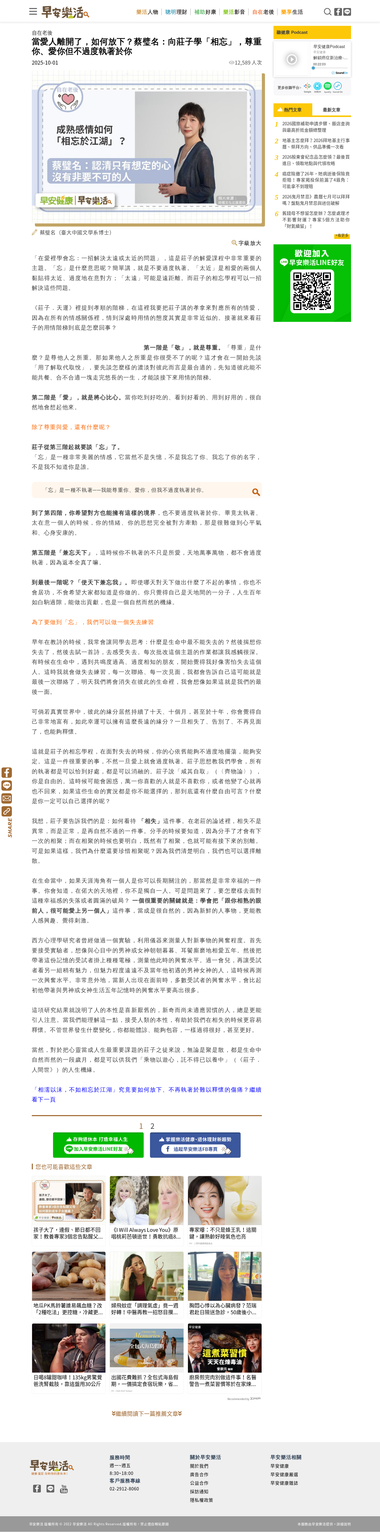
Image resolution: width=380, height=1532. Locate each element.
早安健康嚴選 (284, 1474)
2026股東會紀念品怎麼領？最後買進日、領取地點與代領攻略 (316, 159)
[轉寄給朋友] (6, 798)
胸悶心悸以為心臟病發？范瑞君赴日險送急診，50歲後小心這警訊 (223, 1309)
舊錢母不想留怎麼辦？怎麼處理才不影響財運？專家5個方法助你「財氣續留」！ (316, 219)
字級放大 (250, 243)
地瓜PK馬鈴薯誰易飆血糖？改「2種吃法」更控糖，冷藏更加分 (68, 1309)
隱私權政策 (201, 1500)
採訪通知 (199, 1491)
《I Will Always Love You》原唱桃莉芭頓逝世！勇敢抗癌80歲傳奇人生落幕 (145, 1233)
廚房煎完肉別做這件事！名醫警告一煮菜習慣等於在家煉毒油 (222, 1380)
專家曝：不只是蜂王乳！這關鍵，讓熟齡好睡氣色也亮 (222, 1233)
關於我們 (199, 1466)
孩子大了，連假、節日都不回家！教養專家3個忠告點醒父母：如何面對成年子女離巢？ (67, 1233)
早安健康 (279, 1466)
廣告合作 (199, 1474)
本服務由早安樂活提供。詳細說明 (324, 1523)
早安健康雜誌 (284, 1483)
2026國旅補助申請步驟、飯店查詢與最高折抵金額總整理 (316, 126)
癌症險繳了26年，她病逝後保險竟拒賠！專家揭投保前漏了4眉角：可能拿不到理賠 (316, 180)
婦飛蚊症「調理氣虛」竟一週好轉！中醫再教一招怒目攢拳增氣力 (144, 1309)
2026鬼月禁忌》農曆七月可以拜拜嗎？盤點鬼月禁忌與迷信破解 (316, 199)
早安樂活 (65, 12)
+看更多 (342, 235)
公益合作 (199, 1483)
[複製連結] (6, 811)
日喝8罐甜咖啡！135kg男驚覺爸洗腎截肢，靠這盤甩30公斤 (67, 1380)
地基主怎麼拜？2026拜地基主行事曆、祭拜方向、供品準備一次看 (316, 143)
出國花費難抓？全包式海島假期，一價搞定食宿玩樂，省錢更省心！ (144, 1380)
